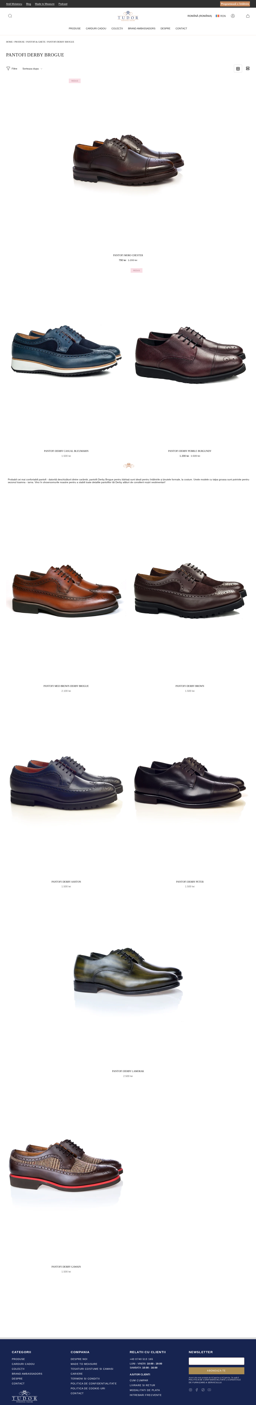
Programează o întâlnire (235, 3)
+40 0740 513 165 (141, 1359)
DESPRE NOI (79, 1359)
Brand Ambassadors (27, 1373)
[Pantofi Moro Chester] (128, 165)
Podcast (63, 3)
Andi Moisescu (14, 3)
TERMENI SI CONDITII (85, 1378)
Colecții (18, 1368)
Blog (28, 3)
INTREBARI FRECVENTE (146, 1395)
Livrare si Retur (142, 1385)
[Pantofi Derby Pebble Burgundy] (190, 357)
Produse (19, 42)
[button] (74, 28)
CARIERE (77, 1373)
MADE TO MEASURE (84, 1364)
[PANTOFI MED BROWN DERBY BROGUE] (66, 592)
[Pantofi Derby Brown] (190, 592)
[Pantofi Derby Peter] (190, 788)
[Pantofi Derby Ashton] (66, 788)
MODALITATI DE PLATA (145, 1390)
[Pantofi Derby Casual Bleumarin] (66, 357)
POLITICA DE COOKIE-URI (88, 1388)
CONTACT (77, 1393)
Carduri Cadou (23, 1364)
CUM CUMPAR (139, 1380)
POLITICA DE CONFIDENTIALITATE (94, 1383)
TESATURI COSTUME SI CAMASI (92, 1368)
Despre (17, 1378)
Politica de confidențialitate (207, 1380)
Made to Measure (45, 3)
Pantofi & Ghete (35, 42)
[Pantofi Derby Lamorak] (128, 981)
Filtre (14, 68)
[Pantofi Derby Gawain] (66, 1173)
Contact (18, 1383)
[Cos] (248, 16)
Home (9, 42)
